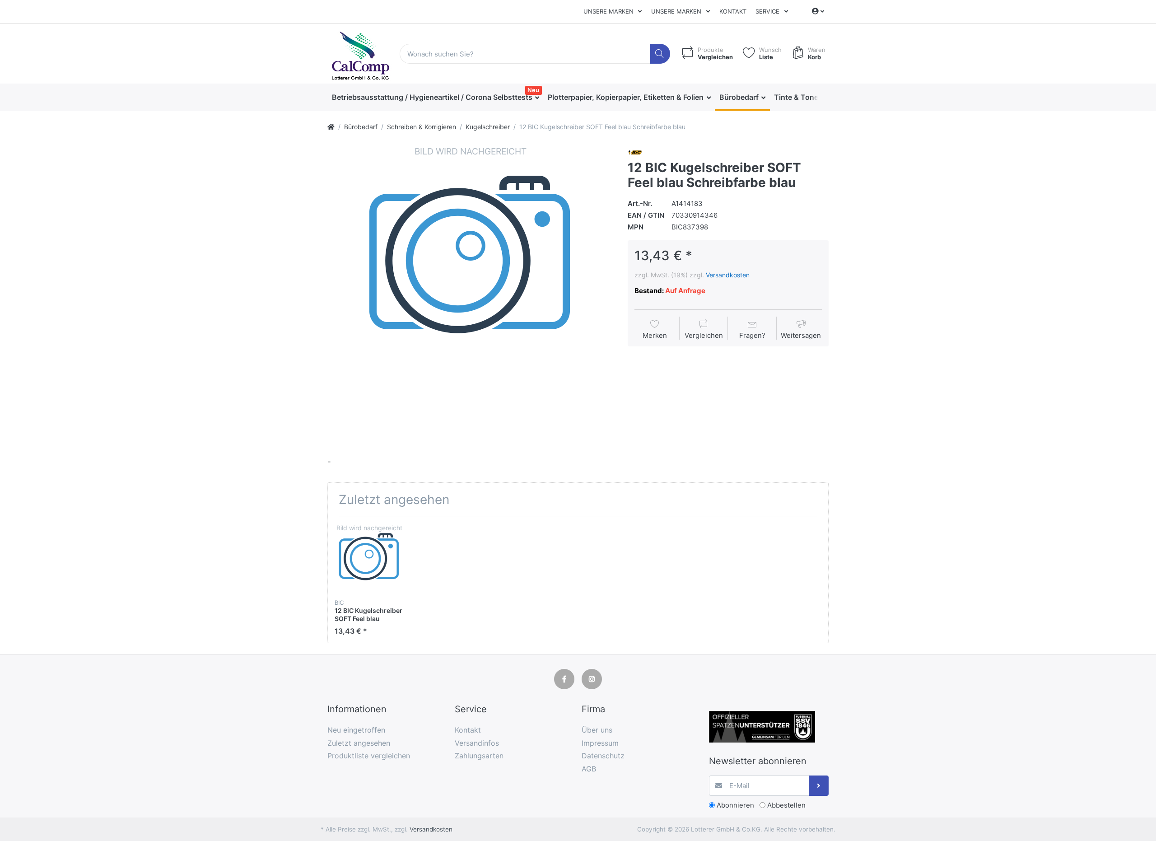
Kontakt (732, 11)
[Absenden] (819, 786)
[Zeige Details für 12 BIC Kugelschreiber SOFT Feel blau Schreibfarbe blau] (369, 558)
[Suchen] (660, 54)
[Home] (331, 126)
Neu (533, 89)
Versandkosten (728, 275)
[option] (470, 288)
